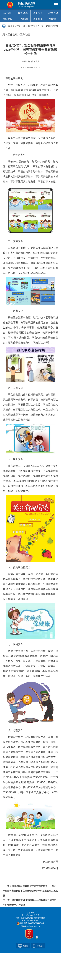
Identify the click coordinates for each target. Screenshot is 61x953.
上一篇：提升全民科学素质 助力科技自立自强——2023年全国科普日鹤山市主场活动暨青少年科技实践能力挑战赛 (30, 891)
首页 (10, 26)
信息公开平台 (35, 26)
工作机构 (23, 19)
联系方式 (30, 912)
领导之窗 (8, 19)
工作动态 (13, 34)
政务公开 (38, 13)
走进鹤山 (8, 13)
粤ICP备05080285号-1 (30, 920)
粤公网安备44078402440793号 (32, 923)
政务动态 (23, 13)
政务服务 (38, 19)
